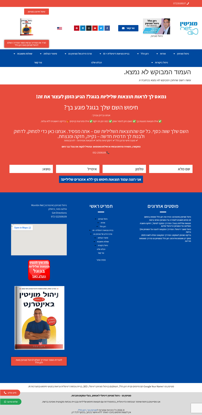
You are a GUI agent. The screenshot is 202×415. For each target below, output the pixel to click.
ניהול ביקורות (161, 62)
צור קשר (38, 62)
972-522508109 (59, 216)
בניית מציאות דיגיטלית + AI (116, 53)
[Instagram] (89, 28)
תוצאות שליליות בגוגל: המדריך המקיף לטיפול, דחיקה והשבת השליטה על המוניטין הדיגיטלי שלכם (165, 224)
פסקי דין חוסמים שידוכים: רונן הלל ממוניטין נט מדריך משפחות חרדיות (165, 239)
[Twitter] (101, 28)
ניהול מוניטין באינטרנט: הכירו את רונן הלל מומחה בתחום (167, 216)
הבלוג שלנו (96, 62)
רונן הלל (145, 53)
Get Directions (59, 212)
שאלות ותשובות (24, 53)
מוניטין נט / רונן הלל (87, 410)
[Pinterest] (76, 28)
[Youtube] (95, 28)
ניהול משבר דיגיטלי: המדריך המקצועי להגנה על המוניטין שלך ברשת (165, 230)
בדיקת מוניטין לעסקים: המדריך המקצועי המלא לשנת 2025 (166, 235)
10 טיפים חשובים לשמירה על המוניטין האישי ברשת (170, 220)
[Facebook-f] (107, 28)
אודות (163, 53)
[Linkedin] (83, 28)
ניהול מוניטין (183, 53)
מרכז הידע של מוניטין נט (80, 53)
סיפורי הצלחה (50, 53)
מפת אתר (101, 260)
